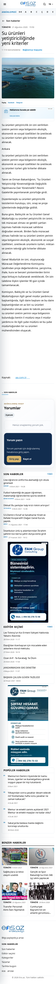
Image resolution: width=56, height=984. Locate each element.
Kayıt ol (27, 458)
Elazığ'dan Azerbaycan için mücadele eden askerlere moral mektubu (25, 647)
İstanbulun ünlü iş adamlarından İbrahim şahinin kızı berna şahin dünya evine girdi (25, 532)
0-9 (20, 12)
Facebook (11, 103)
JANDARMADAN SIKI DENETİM (20, 667)
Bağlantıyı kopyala (32, 49)
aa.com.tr (22, 377)
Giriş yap (14, 458)
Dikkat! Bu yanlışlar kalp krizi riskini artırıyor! (26, 505)
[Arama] (44, 4)
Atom (10, 971)
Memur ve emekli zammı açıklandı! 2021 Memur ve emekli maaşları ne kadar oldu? (29, 811)
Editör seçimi (8, 953)
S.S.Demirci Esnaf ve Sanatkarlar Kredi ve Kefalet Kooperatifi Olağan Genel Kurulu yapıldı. (25, 518)
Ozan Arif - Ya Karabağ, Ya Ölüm (20, 658)
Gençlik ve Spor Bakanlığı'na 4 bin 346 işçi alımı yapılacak (41, 875)
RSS (4, 971)
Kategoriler (7, 957)
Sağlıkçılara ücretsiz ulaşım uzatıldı (13, 873)
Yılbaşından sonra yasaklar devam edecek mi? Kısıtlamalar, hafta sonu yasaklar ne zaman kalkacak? (29, 795)
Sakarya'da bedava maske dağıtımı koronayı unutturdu (25, 824)
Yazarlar (6, 961)
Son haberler (8, 949)
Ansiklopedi (9, 12)
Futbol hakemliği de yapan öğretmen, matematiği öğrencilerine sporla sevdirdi (24, 494)
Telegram (19, 103)
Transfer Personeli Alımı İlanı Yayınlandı (13, 908)
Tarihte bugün (9, 966)
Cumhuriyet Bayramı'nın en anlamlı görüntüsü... (40, 909)
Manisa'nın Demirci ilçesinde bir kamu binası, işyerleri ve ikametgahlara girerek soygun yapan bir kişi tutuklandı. (29, 779)
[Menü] (5, 4)
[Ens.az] (28, 4)
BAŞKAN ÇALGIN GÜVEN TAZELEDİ (22, 677)
